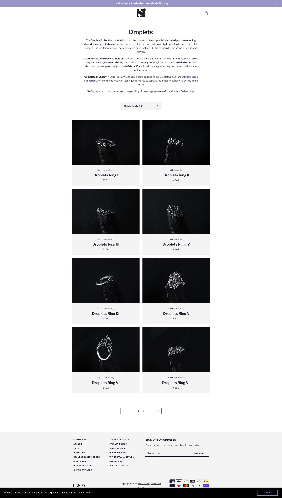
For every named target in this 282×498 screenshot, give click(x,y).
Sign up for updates (160, 439)
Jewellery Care (82, 470)
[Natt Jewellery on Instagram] (83, 485)
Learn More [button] (84, 492)
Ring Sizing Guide (83, 466)
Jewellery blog (118, 466)
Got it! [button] (267, 493)
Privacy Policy (118, 444)
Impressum (115, 461)
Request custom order (86, 457)
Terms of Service (119, 440)
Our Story (79, 453)
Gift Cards (79, 461)
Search (77, 444)
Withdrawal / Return (121, 457)
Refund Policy (117, 453)
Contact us (79, 440)
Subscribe (199, 453)
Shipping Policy (118, 448)
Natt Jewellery (144, 484)
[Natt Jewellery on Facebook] (73, 485)
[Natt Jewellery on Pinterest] (78, 485)
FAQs (76, 448)
